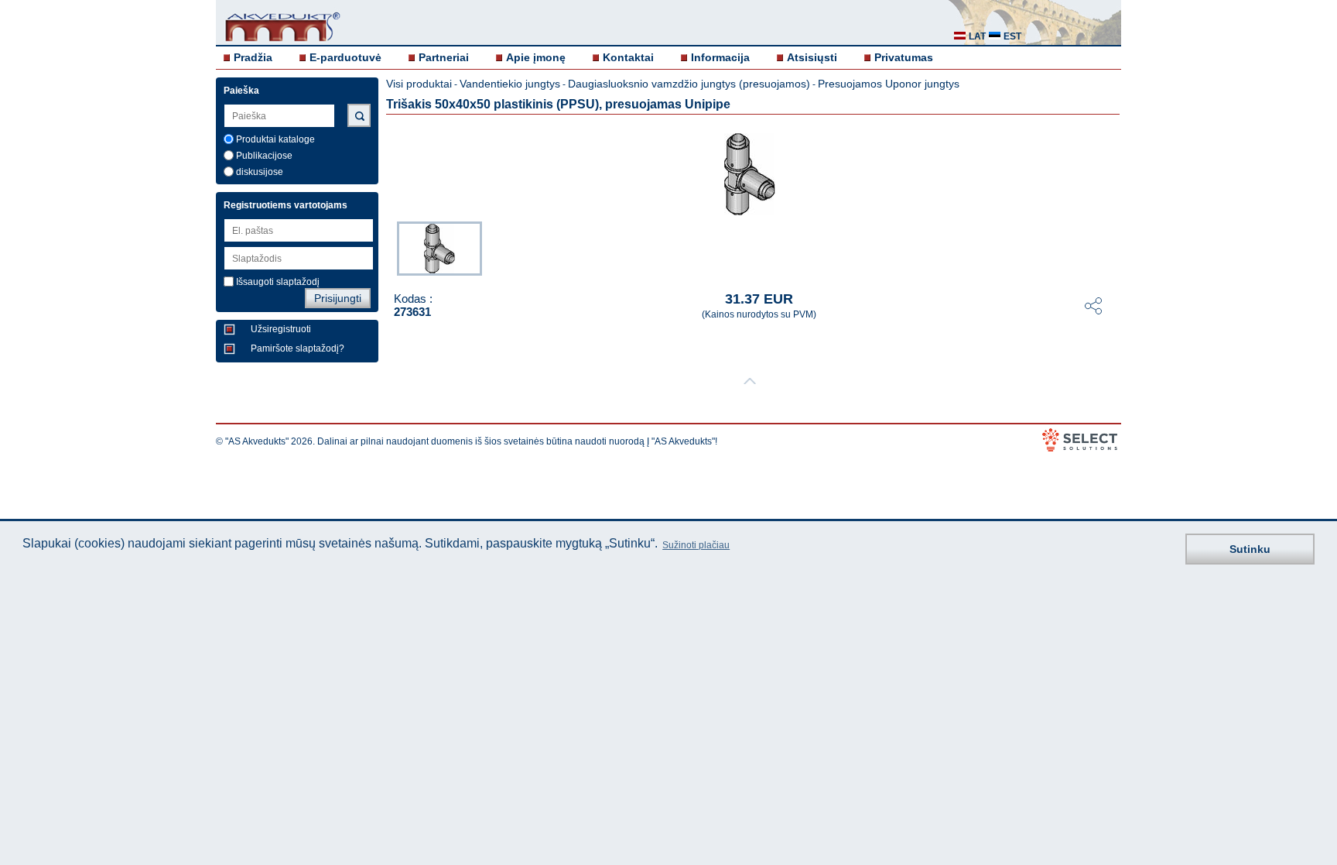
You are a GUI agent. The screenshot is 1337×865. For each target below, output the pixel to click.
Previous (389, 247)
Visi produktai (419, 83)
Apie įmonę (536, 57)
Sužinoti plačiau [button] (696, 545)
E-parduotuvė (345, 57)
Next (1110, 247)
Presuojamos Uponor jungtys (888, 83)
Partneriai (444, 57)
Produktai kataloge (275, 139)
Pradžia (253, 57)
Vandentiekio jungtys (510, 83)
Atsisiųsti (812, 57)
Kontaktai (628, 57)
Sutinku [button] (1249, 549)
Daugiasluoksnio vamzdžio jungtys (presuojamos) (689, 83)
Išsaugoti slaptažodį (278, 281)
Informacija (720, 57)
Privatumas (903, 57)
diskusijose (259, 171)
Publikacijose (264, 155)
